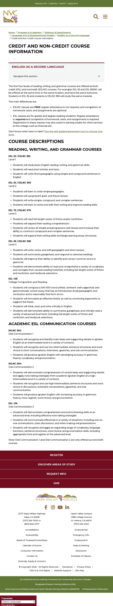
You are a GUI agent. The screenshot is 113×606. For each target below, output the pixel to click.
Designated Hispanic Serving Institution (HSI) (55, 584)
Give (56, 483)
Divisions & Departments (58, 32)
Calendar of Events (32, 545)
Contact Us (31, 556)
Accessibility (32, 535)
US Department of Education (95, 589)
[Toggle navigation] (99, 76)
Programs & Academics (30, 32)
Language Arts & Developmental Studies (33, 35)
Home (12, 32)
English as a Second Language (73, 35)
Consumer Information (32, 551)
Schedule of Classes (81, 556)
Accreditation (32, 530)
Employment (81, 540)
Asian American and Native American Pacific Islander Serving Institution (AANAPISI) (42, 589)
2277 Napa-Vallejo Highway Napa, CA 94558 (31, 515)
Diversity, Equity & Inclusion (32, 561)
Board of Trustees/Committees (32, 540)
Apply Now (73, 3)
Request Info (41, 3)
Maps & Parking (81, 545)
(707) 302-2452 (81, 524)
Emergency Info (81, 535)
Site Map (79, 570)
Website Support (62, 570)
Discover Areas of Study (56, 464)
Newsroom (81, 551)
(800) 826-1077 (31, 524)
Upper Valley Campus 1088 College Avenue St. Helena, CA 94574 (81, 517)
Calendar (53, 3)
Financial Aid (81, 530)
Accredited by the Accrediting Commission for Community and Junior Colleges (55, 579)
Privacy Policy (84, 567)
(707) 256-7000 (30, 520)
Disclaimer (67, 567)
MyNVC (63, 3)
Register (56, 455)
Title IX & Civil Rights (39, 570)
